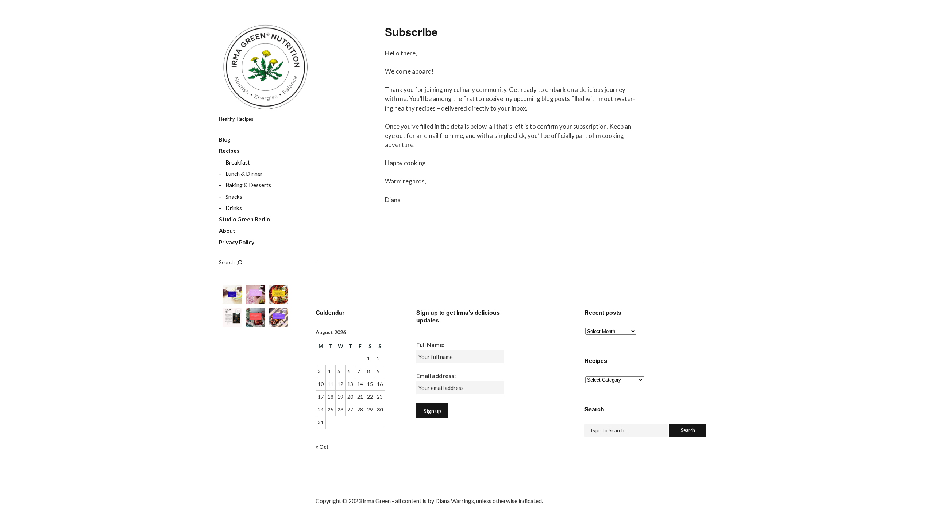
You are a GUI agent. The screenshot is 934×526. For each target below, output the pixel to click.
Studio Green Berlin (244, 219)
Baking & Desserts (248, 185)
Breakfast (237, 162)
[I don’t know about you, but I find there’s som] (232, 294)
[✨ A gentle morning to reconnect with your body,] (278, 294)
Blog (225, 139)
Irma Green (264, 69)
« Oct (322, 447)
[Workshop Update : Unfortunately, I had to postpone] (255, 317)
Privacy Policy (236, 242)
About (227, 230)
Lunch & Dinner (244, 173)
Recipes (229, 150)
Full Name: (430, 344)
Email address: (436, 375)
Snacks (233, 196)
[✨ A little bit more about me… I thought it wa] (232, 317)
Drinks (233, 208)
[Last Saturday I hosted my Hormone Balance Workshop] (255, 294)
